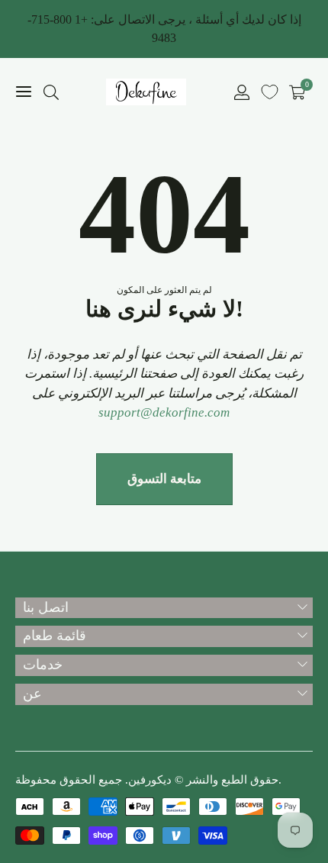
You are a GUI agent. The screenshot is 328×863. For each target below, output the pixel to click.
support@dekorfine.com (164, 412)
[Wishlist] (269, 92)
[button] (51, 92)
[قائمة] (23, 92)
